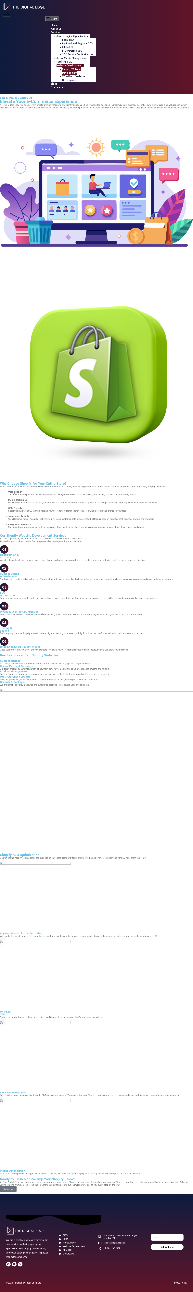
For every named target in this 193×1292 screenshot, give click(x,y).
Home (54, 25)
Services (55, 32)
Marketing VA (64, 62)
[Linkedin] (14, 1264)
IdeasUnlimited (33, 1283)
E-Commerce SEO (72, 51)
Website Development (69, 65)
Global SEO (69, 47)
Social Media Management (71, 58)
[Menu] (6, 14)
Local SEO (68, 40)
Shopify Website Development (71, 71)
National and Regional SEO (77, 43)
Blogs (54, 84)
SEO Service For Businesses (77, 54)
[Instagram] (20, 1264)
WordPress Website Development (73, 78)
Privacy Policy (180, 1283)
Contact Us (57, 87)
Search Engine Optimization (72, 36)
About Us (56, 29)
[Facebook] (8, 1264)
